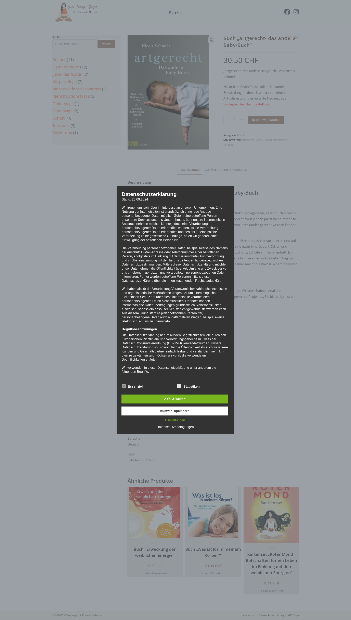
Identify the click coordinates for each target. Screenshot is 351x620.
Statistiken (191, 386)
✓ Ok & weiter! (175, 399)
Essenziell (135, 386)
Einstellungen (175, 420)
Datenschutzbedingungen (175, 427)
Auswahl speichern (175, 411)
